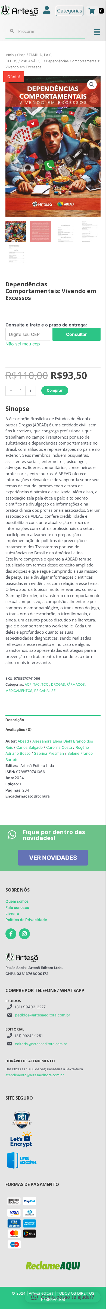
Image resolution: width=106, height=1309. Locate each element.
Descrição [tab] (14, 720)
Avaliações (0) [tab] (18, 729)
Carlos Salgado (29, 747)
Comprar (55, 390)
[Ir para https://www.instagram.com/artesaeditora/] (24, 933)
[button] (92, 84)
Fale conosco (17, 907)
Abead (23, 741)
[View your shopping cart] (92, 11)
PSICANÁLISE (32, 61)
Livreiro (12, 913)
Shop (21, 55)
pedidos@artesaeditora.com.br (42, 1015)
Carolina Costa (59, 747)
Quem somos (17, 901)
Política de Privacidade (26, 920)
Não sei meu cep (22, 343)
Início (9, 55)
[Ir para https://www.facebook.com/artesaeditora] (10, 933)
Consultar (76, 334)
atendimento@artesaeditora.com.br (34, 1075)
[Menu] (97, 31)
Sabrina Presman (49, 753)
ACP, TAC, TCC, (37, 684)
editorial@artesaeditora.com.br (41, 1044)
